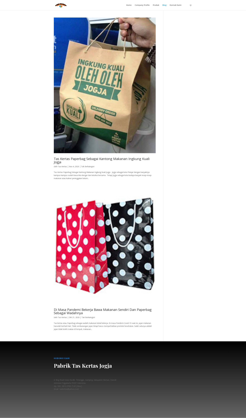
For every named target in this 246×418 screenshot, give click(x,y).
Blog (164, 5)
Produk (156, 5)
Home (128, 5)
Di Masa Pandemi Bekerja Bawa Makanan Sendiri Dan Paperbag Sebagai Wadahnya (103, 311)
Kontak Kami (175, 5)
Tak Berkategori (87, 166)
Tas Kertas (62, 166)
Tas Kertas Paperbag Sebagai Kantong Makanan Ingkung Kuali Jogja (102, 160)
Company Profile (142, 5)
